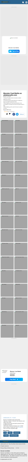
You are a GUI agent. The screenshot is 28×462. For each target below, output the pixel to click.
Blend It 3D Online (20, 140)
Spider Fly (20, 194)
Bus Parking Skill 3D (7, 153)
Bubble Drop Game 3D (7, 194)
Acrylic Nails (20, 126)
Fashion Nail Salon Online (20, 317)
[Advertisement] (14, 22)
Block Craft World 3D (20, 167)
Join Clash (20, 153)
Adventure (16, 432)
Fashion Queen (20, 249)
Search (23, 2)
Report (22, 114)
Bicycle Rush (7, 331)
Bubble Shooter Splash (7, 262)
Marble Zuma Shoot (7, 222)
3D (5, 432)
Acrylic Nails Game (7, 126)
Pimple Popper (20, 181)
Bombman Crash (20, 208)
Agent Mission (7, 290)
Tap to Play (15, 51)
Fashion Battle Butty (7, 167)
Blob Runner (7, 181)
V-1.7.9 (17, 448)
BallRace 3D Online (20, 303)
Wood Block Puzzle (7, 235)
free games (20, 427)
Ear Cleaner (7, 140)
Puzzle (12, 375)
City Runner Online (7, 249)
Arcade (6, 435)
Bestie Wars (7, 276)
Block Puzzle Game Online (20, 262)
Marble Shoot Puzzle (20, 235)
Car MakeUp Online (20, 276)
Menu (26, 2)
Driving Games (14, 435)
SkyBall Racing (7, 317)
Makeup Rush (20, 290)
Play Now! (13, 379)
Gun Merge (7, 303)
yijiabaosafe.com (5, 2)
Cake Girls (20, 222)
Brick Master (7, 208)
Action (10, 432)
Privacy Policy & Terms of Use (7, 448)
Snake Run (20, 331)
